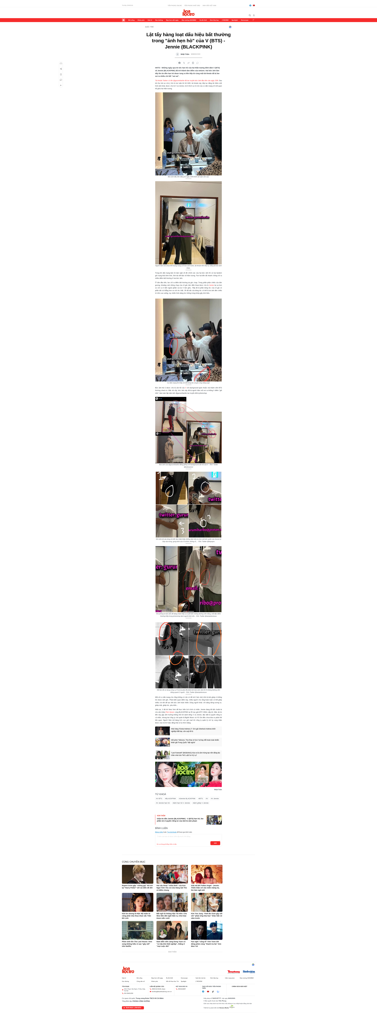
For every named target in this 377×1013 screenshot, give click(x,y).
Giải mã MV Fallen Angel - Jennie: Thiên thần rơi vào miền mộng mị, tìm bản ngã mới (205, 888)
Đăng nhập (159, 832)
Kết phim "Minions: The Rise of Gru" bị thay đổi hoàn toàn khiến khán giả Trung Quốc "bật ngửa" (195, 741)
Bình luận (61, 80)
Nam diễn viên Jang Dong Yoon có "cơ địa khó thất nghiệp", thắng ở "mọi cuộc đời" (170, 944)
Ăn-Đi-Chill (203, 20)
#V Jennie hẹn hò (163, 803)
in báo (193, 63)
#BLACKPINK (170, 799)
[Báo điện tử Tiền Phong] (234, 972)
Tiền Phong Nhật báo (192, 5)
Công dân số (141, 981)
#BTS (200, 799)
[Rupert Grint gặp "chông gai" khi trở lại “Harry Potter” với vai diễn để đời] (137, 874)
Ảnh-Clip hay (214, 20)
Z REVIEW (225, 20)
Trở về (61, 85)
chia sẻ (179, 63)
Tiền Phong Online (175, 5)
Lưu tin (61, 74)
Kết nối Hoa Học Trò (172, 981)
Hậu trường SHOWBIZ (189, 20)
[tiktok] (214, 991)
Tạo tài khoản (172, 832)
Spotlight (235, 20)
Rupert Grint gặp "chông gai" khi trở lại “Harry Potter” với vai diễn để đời (137, 887)
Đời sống (131, 20)
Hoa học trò (128, 970)
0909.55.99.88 (156, 989)
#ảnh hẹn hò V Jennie (181, 803)
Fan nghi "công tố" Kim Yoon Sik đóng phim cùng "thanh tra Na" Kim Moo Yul (206, 944)
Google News (230, 27)
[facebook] (250, 5)
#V (207, 799)
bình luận (197, 63)
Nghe (61, 63)
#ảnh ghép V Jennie (201, 803)
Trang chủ (123, 20)
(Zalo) (163, 989)
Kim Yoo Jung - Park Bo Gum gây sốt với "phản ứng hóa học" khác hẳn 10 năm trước (206, 916)
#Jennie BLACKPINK (187, 799)
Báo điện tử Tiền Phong (188, 13)
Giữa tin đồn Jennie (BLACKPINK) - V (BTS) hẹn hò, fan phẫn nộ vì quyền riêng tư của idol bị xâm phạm (180, 820)
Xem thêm (253, 20)
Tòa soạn (125, 986)
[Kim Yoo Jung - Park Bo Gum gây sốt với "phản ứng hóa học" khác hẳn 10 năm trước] (206, 902)
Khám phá (141, 20)
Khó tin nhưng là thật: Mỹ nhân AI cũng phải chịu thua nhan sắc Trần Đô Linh (136, 916)
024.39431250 (128, 993)
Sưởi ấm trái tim (200, 978)
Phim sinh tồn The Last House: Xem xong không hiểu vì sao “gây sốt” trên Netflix (137, 944)
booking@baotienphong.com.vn (162, 991)
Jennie (211, 285)
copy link (188, 63)
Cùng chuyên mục (133, 861)
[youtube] (254, 5)
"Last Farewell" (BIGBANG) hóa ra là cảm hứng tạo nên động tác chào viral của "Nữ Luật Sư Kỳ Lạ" (195, 754)
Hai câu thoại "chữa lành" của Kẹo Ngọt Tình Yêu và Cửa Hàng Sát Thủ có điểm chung (171, 888)
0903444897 (182, 989)
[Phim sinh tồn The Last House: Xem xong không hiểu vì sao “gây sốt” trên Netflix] (137, 930)
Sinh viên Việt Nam (209, 5)
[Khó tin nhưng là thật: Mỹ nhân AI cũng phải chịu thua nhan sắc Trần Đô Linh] (137, 902)
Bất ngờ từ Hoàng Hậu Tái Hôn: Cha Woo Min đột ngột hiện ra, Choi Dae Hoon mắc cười (171, 916)
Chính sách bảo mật (239, 986)
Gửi (215, 843)
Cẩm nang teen (230, 978)
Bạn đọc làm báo (133, 1007)
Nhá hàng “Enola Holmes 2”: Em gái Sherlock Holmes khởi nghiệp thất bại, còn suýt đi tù (193, 730)
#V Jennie (215, 799)
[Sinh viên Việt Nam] (249, 972)
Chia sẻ (61, 69)
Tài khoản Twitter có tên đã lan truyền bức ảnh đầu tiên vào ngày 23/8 (186, 80)
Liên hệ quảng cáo (157, 986)
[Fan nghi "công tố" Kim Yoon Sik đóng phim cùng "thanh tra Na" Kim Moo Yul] (206, 930)
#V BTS (159, 799)
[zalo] (219, 991)
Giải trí (150, 20)
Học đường (159, 20)
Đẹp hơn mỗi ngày (172, 20)
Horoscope (244, 20)
